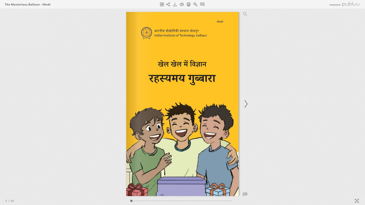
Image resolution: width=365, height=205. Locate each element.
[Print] (188, 4)
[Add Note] (245, 194)
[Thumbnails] (162, 4)
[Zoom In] (195, 4)
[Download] (175, 4)
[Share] (168, 4)
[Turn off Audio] (181, 4)
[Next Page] (245, 104)
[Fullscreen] (356, 200)
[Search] (245, 14)
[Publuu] (341, 4)
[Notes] (202, 4)
